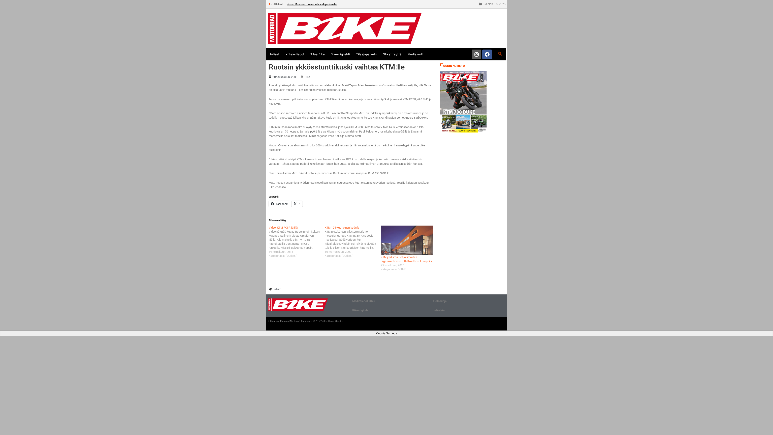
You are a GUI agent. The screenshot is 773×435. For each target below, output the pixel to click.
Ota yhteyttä (392, 54)
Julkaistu (439, 310)
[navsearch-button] (499, 54)
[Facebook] (487, 54)
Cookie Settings (386, 333)
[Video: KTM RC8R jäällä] (297, 242)
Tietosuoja (440, 301)
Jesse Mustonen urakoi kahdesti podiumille (312, 4)
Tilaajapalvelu (366, 54)
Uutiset (274, 54)
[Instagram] (476, 54)
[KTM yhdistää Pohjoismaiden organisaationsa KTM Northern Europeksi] (407, 240)
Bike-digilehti (340, 54)
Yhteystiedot (294, 54)
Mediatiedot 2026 (363, 301)
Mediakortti (416, 54)
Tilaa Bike (317, 54)
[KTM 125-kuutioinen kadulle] (353, 242)
